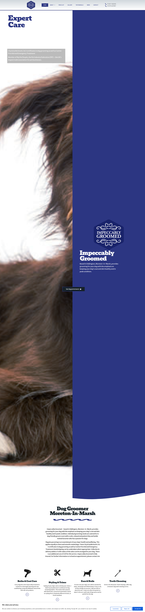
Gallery (70, 5)
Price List (61, 5)
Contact (95, 5)
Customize (116, 608)
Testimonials (79, 5)
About (52, 5)
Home (44, 5)
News (88, 5)
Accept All (137, 608)
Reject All (126, 608)
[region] (72, 607)
